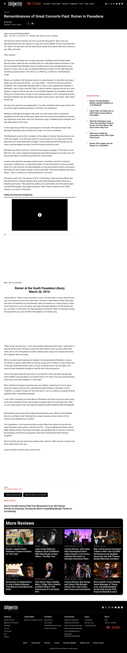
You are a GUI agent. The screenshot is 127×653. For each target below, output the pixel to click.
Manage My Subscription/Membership (72, 635)
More (107, 617)
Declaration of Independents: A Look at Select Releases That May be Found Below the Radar (19, 585)
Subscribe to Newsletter (71, 623)
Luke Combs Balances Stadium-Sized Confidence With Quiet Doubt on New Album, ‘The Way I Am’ (47, 553)
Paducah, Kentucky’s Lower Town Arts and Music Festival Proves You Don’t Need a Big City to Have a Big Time (101, 124)
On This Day (7, 631)
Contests (65, 4)
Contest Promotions (50, 628)
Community (74, 4)
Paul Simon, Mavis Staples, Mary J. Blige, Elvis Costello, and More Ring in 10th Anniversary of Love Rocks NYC (48, 587)
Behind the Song (9, 620)
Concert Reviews (70, 546)
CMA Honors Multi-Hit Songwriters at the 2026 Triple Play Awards (102, 135)
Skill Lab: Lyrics (89, 623)
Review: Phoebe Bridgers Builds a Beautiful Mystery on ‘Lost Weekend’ (101, 103)
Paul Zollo (9, 22)
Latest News (55, 4)
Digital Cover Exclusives (11, 623)
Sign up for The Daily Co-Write (33, 620)
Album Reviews (11, 546)
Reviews (6, 12)
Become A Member (69, 643)
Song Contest (48, 620)
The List (6, 628)
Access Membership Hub (71, 631)
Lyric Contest (48, 623)
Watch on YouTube (110, 623)
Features (47, 4)
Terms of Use (84, 643)
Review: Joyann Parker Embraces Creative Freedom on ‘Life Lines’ (19, 551)
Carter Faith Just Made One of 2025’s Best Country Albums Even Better (102, 113)
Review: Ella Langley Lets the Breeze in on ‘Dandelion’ (101, 144)
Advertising (35, 643)
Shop (81, 4)
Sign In (56, 643)
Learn (86, 4)
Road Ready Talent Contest (52, 625)
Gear (5, 634)
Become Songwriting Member (73, 628)
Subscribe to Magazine (71, 620)
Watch (92, 4)
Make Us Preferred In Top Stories (35, 495)
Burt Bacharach (8, 489)
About (25, 643)
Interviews (7, 625)
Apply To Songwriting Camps (73, 625)
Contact (47, 643)
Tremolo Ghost (18, 489)
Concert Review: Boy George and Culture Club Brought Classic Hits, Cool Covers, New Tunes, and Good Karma (77, 585)
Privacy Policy (98, 643)
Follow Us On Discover (12, 495)
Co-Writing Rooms (90, 625)
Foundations (88, 620)
